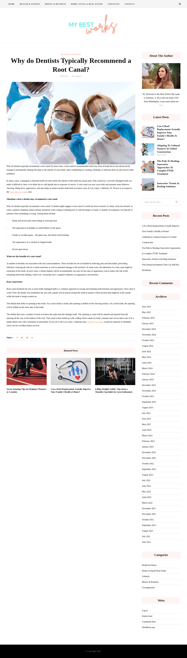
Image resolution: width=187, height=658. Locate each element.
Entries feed (147, 616)
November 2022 (149, 458)
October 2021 (148, 519)
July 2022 (146, 480)
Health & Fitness (30, 4)
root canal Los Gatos (19, 192)
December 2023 (149, 385)
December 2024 (149, 329)
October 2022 (148, 463)
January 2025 (148, 323)
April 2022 (146, 497)
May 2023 (146, 424)
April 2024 (146, 363)
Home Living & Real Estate (87, 4)
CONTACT (130, 4)
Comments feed (149, 622)
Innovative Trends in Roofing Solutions (159, 259)
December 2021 (149, 508)
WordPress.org (148, 627)
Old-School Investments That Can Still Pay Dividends (160, 267)
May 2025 (146, 312)
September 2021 (149, 525)
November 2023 (149, 391)
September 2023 (149, 402)
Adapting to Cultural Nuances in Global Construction (168, 148)
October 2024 (148, 340)
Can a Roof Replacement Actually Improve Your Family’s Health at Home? (168, 132)
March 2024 (147, 368)
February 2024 (148, 374)
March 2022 (147, 503)
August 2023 (147, 407)
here (161, 105)
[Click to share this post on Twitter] (22, 337)
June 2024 (146, 351)
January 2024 (148, 379)
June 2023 (146, 419)
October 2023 (148, 396)
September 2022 (149, 469)
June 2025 (146, 306)
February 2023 (148, 441)
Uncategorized (148, 587)
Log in (145, 610)
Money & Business (55, 4)
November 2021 (149, 514)
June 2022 (146, 486)
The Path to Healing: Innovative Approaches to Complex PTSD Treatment (168, 167)
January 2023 (148, 447)
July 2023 (146, 413)
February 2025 (148, 318)
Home (12, 4)
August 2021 (147, 531)
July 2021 (146, 536)
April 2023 (146, 430)
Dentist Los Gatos (95, 322)
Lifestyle (114, 4)
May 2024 (146, 357)
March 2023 (147, 435)
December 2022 (149, 452)
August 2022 (147, 475)
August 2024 (147, 346)
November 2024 (149, 335)
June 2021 (146, 542)
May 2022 (146, 491)
